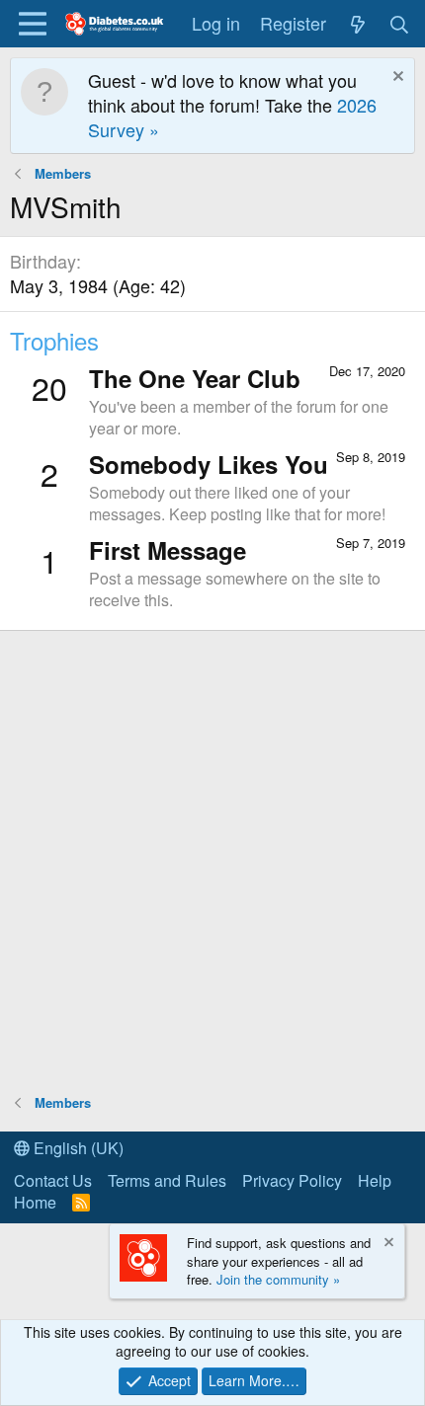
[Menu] (32, 23)
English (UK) (77, 1147)
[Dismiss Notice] (395, 78)
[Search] (400, 23)
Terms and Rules (167, 1180)
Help (374, 1180)
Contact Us (53, 1180)
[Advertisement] (212, 861)
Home (35, 1202)
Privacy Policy (292, 1180)
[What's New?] (357, 23)
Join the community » (278, 1279)
